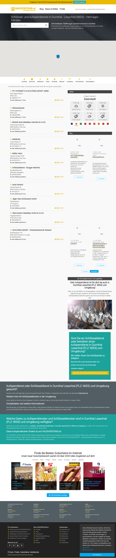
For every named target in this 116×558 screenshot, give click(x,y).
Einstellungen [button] (88, 549)
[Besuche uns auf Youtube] (17, 545)
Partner (37, 542)
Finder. (17, 552)
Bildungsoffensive (98, 157)
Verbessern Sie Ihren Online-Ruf (20, 534)
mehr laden (85, 271)
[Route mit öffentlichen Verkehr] (58, 100)
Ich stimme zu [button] (97, 554)
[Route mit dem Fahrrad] (60, 100)
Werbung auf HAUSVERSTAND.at (20, 529)
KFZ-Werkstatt (79, 81)
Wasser (74, 460)
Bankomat (32, 81)
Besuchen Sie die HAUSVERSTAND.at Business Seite (90, 373)
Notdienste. (34, 552)
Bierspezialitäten (42, 485)
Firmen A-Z (64, 532)
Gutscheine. (25, 552)
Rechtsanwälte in (75, 153)
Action (60, 460)
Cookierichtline (40, 538)
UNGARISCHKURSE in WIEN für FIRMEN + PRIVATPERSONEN (100, 245)
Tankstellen (65, 542)
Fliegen (47, 460)
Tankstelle (54, 81)
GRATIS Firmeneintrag (79, 2)
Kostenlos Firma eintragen (18, 538)
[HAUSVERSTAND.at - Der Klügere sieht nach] (23, 9)
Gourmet (35, 460)
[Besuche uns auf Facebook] (9, 545)
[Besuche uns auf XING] (22, 545)
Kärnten (42, 86)
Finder (62, 9)
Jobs (37, 532)
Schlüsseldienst (90, 81)
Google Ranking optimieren (18, 532)
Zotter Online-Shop (67, 485)
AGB (36, 540)
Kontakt (37, 529)
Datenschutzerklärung (42, 536)
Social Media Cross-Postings (19, 536)
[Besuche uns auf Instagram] (13, 545)
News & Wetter (51, 9)
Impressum (39, 534)
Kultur (42, 460)
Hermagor (48, 86)
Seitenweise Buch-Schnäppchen (18, 484)
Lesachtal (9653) (57, 86)
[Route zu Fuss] (63, 100)
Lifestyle (80, 460)
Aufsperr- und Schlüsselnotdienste (29, 86)
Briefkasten (40, 81)
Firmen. (11, 552)
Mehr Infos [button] (86, 547)
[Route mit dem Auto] (55, 100)
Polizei (47, 81)
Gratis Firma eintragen (80, 9)
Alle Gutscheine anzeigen (59, 495)
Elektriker (62, 81)
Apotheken (64, 534)
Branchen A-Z (65, 529)
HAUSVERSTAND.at (13, 86)
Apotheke (24, 81)
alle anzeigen (94, 271)
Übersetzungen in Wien (76, 242)
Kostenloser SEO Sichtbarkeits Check (96, 9)
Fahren (54, 460)
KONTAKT (74, 244)
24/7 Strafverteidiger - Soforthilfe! (77, 156)
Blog (42, 9)
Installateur (70, 81)
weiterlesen (79, 177)
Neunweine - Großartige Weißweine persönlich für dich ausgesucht (92, 483)
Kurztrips (67, 460)
